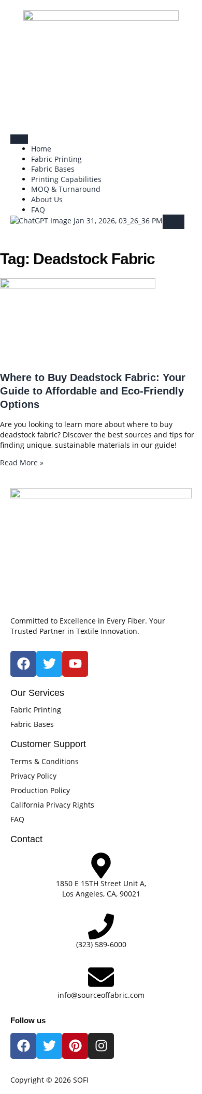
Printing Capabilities (66, 179)
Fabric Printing (56, 159)
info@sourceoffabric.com (101, 995)
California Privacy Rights (52, 805)
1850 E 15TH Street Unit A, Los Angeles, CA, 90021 (101, 888)
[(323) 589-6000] (101, 926)
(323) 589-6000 (101, 944)
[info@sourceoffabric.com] (101, 977)
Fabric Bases (53, 169)
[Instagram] (101, 1046)
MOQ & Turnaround (65, 189)
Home (41, 149)
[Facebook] (23, 1046)
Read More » (22, 462)
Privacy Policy (33, 776)
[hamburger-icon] (19, 139)
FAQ (38, 210)
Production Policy (40, 790)
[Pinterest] (75, 1046)
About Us (47, 199)
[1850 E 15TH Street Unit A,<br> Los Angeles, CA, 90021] (101, 865)
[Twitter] (49, 1046)
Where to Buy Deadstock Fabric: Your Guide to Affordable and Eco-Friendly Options (92, 391)
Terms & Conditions (44, 761)
